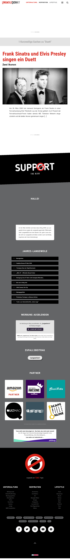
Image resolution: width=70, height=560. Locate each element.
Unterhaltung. (32, 2)
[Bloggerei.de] (35, 555)
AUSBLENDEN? (37, 134)
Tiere (59, 506)
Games (10, 504)
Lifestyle (59, 487)
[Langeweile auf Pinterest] (51, 529)
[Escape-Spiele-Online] (56, 411)
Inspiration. (43, 2)
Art (35, 496)
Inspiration (35, 487)
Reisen (59, 498)
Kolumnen (59, 494)
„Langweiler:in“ (46, 323)
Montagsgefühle (10, 496)
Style (59, 502)
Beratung (23, 521)
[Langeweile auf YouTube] (43, 529)
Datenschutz (33, 521)
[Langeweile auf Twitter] (27, 529)
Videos (35, 508)
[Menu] (62, 2)
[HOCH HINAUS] (35, 543)
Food (59, 491)
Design (35, 500)
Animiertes (35, 491)
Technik (59, 504)
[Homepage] (12, 2)
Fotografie (35, 502)
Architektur (35, 494)
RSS (49, 521)
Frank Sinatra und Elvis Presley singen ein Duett (34, 56)
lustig (10, 506)
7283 (37, 478)
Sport (59, 500)
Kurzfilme (10, 502)
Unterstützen (29, 517)
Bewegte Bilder (35, 498)
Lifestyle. (53, 2)
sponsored (59, 517)
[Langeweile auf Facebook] (19, 529)
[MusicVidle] (56, 389)
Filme (10, 500)
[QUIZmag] (14, 411)
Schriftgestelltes (35, 506)
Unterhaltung (10, 487)
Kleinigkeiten (10, 498)
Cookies (43, 521)
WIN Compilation (10, 508)
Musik (59, 496)
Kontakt (39, 517)
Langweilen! (35, 358)
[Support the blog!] (35, 168)
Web (59, 508)
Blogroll (11, 517)
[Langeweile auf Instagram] (35, 529)
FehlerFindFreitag (11, 494)
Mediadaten (49, 517)
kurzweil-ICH (35, 504)
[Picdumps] (35, 411)
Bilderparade (10, 491)
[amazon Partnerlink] (14, 389)
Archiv (19, 517)
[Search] (67, 2)
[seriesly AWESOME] (35, 389)
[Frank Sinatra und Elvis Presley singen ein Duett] (35, 86)
